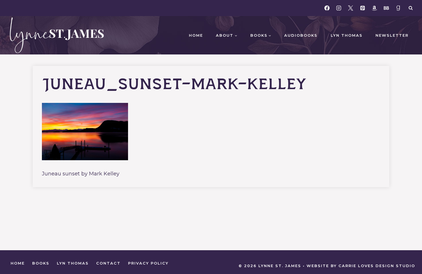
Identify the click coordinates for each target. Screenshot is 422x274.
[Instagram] (339, 8)
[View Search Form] (410, 8)
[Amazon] (374, 8)
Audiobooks (301, 35)
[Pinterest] (362, 8)
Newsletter (392, 35)
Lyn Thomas (347, 35)
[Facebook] (327, 8)
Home (196, 35)
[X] (350, 8)
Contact (108, 263)
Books (40, 263)
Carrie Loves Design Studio (376, 265)
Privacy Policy (148, 263)
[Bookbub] (386, 8)
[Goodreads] (398, 8)
